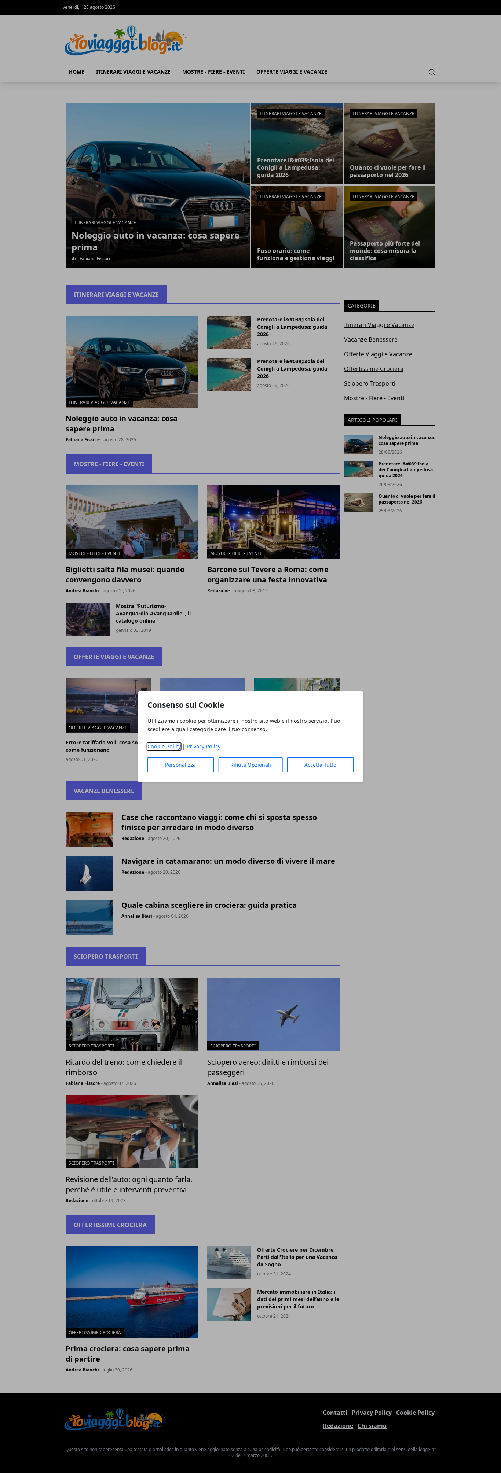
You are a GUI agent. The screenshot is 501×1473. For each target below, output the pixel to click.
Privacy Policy (203, 746)
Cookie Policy (164, 746)
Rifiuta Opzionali (250, 764)
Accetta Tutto (320, 764)
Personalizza (180, 764)
